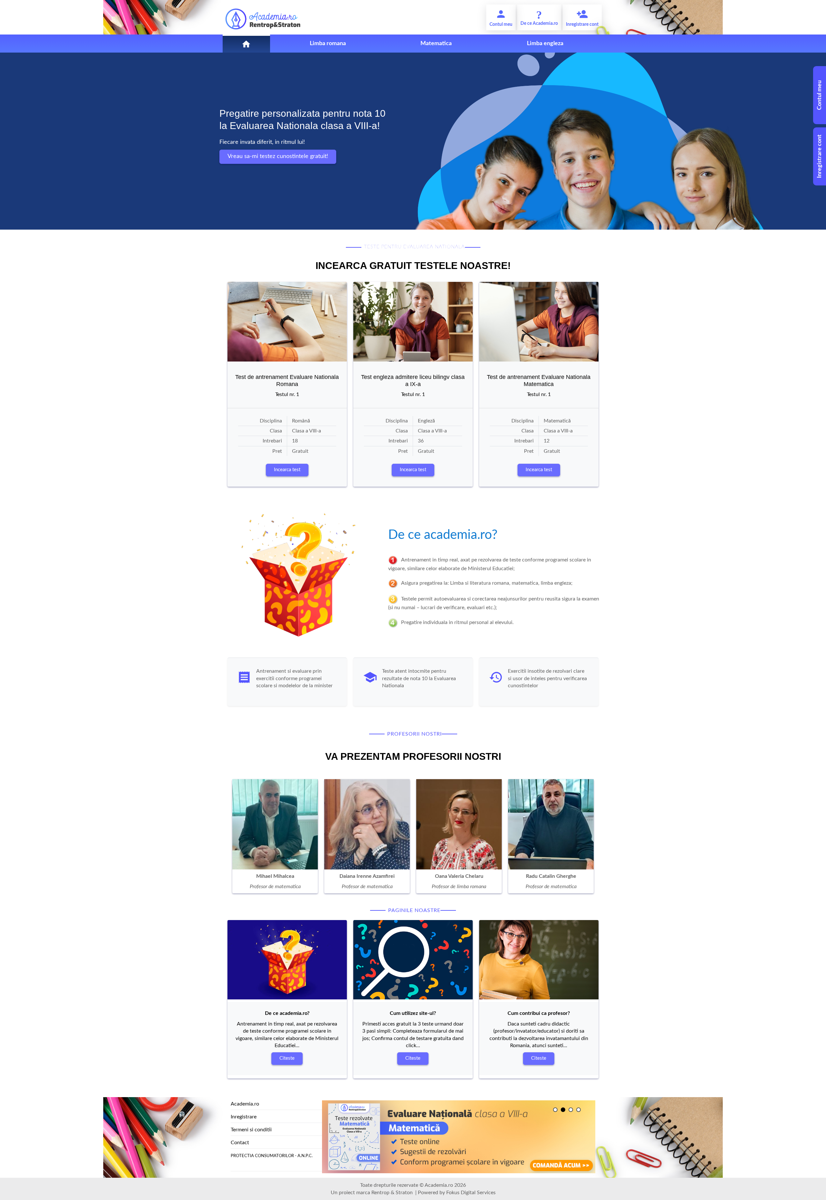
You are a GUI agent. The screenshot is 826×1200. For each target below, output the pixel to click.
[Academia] (263, 17)
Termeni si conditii (251, 1129)
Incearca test (287, 469)
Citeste (287, 1058)
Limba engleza (545, 43)
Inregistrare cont (819, 156)
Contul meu (819, 95)
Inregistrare (244, 1116)
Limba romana (328, 43)
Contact (240, 1142)
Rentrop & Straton (392, 1192)
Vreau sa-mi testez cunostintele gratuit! (277, 156)
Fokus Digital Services (471, 1192)
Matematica (436, 43)
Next (232, 838)
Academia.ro (245, 1103)
